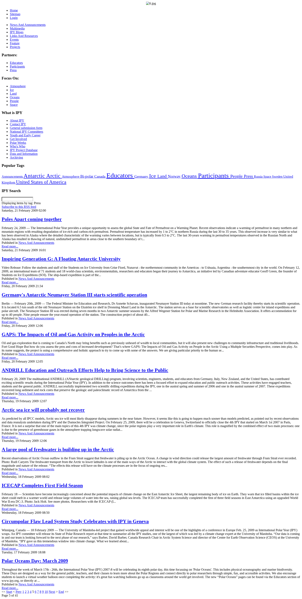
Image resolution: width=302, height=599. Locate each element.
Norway (175, 176)
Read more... (10, 246)
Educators (120, 175)
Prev (19, 591)
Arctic (54, 176)
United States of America (41, 182)
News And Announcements (36, 242)
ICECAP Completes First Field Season (42, 485)
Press (249, 176)
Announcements (13, 176)
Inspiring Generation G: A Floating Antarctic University (61, 258)
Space (267, 176)
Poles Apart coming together (32, 219)
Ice (153, 176)
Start (9, 591)
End (61, 591)
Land (162, 176)
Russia (258, 176)
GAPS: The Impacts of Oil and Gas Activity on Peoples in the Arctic (73, 334)
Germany (141, 176)
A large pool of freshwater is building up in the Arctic (58, 449)
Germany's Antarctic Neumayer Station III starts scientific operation (74, 294)
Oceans (190, 176)
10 (46, 591)
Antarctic (35, 176)
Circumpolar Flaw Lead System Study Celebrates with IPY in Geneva (75, 521)
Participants (214, 175)
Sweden (277, 176)
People (237, 176)
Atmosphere (71, 176)
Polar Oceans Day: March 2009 (35, 560)
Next (52, 591)
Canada (100, 176)
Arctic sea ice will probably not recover (43, 409)
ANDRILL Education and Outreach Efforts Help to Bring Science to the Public (85, 370)
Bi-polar (87, 176)
